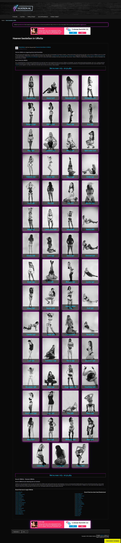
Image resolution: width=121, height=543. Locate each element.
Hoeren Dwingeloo (64, 55)
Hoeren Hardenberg (79, 502)
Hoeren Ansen (71, 55)
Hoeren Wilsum (78, 507)
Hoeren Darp (18, 493)
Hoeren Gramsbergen (79, 504)
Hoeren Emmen (78, 512)
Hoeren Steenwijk (79, 493)
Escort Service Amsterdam (32, 56)
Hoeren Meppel (78, 494)
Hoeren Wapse (18, 506)
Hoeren (3, 20)
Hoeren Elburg (78, 514)
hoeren (16, 64)
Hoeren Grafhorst (78, 501)
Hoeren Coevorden (79, 506)
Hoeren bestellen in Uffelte (11, 20)
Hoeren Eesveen (19, 511)
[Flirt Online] (60, 34)
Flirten (22, 16)
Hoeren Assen (78, 499)
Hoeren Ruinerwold (19, 503)
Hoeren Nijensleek (19, 508)
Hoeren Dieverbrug (19, 504)
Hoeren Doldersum (19, 514)
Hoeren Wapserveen (20, 494)
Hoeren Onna (18, 507)
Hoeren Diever (18, 509)
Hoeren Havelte (18, 492)
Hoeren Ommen (78, 500)
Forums (15, 16)
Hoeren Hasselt (78, 497)
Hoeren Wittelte (55, 55)
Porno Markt (55, 16)
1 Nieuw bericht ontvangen (112, 541)
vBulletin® (102, 535)
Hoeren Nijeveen (19, 512)
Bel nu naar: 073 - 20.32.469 (60, 68)
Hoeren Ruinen (90, 55)
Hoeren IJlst (77, 515)
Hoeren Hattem (78, 509)
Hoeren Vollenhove (79, 498)
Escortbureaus (43, 16)
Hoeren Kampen (78, 508)
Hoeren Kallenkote (19, 499)
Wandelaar (22, 47)
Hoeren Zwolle (78, 505)
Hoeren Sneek (78, 513)
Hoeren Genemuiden (79, 496)
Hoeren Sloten (78, 511)
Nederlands (16, 531)
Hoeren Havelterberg (20, 500)
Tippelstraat (31, 16)
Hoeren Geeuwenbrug (99, 55)
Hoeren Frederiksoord (20, 510)
